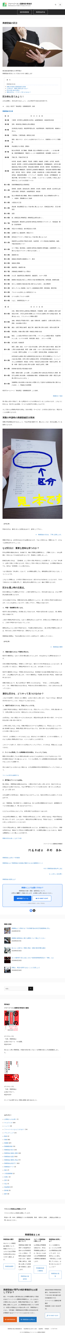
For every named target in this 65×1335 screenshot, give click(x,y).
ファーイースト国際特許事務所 (20, 4)
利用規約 (47, 1328)
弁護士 (6, 1177)
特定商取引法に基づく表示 (30, 1328)
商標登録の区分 (9, 1150)
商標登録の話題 (9, 1156)
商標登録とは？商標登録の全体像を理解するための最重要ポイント (23, 863)
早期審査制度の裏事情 (40, 1269)
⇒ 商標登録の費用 (56, 647)
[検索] (30, 989)
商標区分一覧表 (57, 396)
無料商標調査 (24, 12)
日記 (5, 1183)
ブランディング (9, 1133)
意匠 (5, 1180)
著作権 (6, 1190)
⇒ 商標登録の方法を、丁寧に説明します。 (48, 534)
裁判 (5, 1194)
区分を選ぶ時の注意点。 (14, 90)
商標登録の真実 (55, 1275)
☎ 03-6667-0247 (42, 898)
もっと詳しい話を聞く (55, 874)
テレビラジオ (8, 1122)
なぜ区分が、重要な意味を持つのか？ (17, 88)
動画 (5, 1136)
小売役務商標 (8, 1173)
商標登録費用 (9, 1266)
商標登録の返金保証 (25, 1277)
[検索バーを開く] (55, 5)
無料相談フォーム (22, 898)
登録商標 (7, 1187)
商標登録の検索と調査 (11, 1153)
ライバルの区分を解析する (11, 775)
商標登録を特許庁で (10, 1163)
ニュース (7, 1126)
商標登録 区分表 (11, 84)
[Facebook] (31, 910)
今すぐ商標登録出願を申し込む (53, 868)
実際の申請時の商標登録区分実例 (16, 87)
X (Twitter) (54, 1328)
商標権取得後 (8, 1146)
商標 (5, 1139)
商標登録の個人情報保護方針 (15, 1328)
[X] (34, 910)
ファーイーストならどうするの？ (14, 1129)
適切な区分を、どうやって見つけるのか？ (19, 92)
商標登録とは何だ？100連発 (11, 857)
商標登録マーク (9, 1167)
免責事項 (41, 1328)
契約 (5, 1170)
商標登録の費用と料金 (11, 1160)
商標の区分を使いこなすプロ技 (12, 838)
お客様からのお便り (10, 1119)
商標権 (6, 1143)
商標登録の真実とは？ (9, 879)
